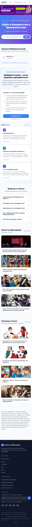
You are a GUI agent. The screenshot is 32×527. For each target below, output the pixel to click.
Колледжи (4, 464)
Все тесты (27, 125)
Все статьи (28, 322)
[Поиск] (10, 2)
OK (6, 505)
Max (14, 505)
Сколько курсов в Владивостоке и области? (13, 197)
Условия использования (17, 514)
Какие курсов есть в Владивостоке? (14, 208)
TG (10, 505)
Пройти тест (17, 116)
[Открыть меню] (29, 2)
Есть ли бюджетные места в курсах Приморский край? (14, 213)
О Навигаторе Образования (8, 479)
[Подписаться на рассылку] (29, 498)
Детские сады (5, 458)
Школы (3, 461)
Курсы (8, 20)
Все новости (27, 230)
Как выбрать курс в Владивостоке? (14, 203)
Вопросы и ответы (6, 487)
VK (2, 505)
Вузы (2, 467)
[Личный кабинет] (25, 2)
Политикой (19, 501)
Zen (18, 505)
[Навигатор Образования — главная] (4, 2)
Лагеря (3, 472)
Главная (3, 20)
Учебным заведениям (7, 482)
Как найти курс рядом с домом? (12, 219)
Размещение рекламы (7, 485)
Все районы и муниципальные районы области (16, 62)
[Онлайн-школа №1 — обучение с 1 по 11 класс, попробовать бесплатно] (16, 10)
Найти (26, 36)
